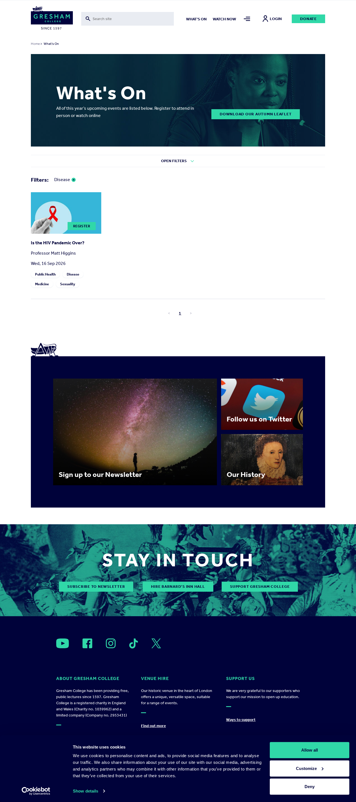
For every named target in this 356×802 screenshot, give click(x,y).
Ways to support (241, 719)
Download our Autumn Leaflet (255, 114)
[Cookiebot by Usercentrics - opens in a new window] (36, 791)
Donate (308, 18)
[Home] (52, 19)
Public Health (45, 274)
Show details (85, 791)
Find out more (153, 725)
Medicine (42, 284)
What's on (196, 19)
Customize (306, 768)
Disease (73, 274)
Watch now (224, 19)
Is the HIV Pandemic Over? (57, 242)
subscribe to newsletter (96, 586)
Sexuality (67, 284)
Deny (310, 786)
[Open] (62, 643)
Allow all (309, 750)
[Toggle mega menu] (247, 18)
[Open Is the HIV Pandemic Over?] (66, 232)
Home (35, 44)
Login (276, 18)
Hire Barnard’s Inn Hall (178, 586)
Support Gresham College (260, 586)
